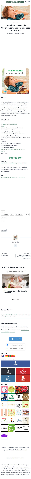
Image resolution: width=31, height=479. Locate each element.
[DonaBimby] (25, 397)
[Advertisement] (15, 52)
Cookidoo (15, 22)
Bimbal (2, 126)
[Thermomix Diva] (18, 428)
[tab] (12, 299)
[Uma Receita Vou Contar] (4, 435)
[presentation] (15, 279)
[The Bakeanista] (4, 428)
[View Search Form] (26, 2)
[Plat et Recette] (11, 420)
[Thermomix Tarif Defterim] (25, 428)
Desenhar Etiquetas (24, 447)
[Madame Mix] (25, 404)
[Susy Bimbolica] (25, 420)
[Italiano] (9, 355)
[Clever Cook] (25, 389)
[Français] (4, 355)
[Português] (11, 355)
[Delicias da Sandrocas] (11, 397)
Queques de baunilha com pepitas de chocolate (13, 149)
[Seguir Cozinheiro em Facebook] (15, 245)
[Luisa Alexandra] (18, 404)
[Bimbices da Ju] (18, 389)
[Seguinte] (27, 284)
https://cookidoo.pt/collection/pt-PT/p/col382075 (13, 163)
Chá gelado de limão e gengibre (9, 124)
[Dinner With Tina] (18, 397)
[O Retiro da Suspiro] (18, 412)
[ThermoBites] (11, 428)
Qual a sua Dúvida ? (9, 450)
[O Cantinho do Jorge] (4, 412)
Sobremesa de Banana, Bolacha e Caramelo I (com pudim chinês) (23, 256)
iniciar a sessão (8, 327)
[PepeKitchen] (4, 420)
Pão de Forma (4, 254)
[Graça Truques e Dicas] (4, 404)
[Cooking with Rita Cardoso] (4, 397)
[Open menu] (29, 1)
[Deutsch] (6, 355)
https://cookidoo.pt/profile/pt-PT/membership (13, 177)
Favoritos (4, 447)
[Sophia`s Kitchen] (18, 420)
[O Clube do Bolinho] (11, 412)
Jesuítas (3, 151)
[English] (2, 355)
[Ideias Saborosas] (11, 404)
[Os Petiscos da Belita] (25, 412)
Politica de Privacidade (21, 450)
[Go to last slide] (4, 284)
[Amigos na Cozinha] (4, 389)
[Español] (14, 355)
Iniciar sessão (17, 338)
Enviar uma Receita (13, 447)
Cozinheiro (11, 33)
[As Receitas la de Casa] (11, 389)
